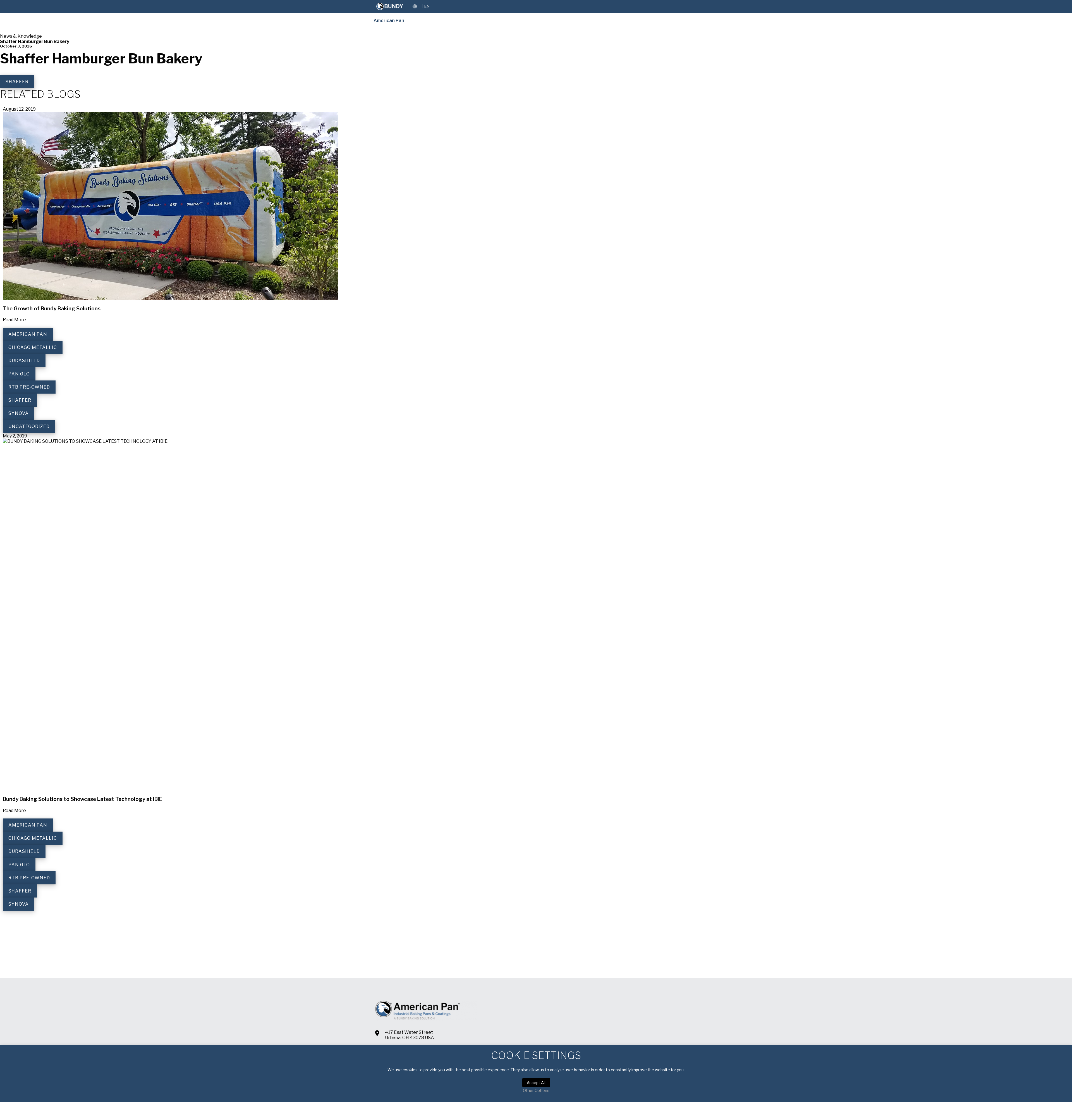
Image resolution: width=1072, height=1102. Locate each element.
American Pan (389, 20)
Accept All (536, 1082)
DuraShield (24, 360)
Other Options (536, 1090)
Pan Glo (19, 374)
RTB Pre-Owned (29, 387)
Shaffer (17, 81)
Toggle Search (436, 6)
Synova (18, 413)
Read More (14, 319)
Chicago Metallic (32, 347)
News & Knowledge (21, 36)
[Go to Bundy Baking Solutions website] (390, 6)
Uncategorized (29, 426)
